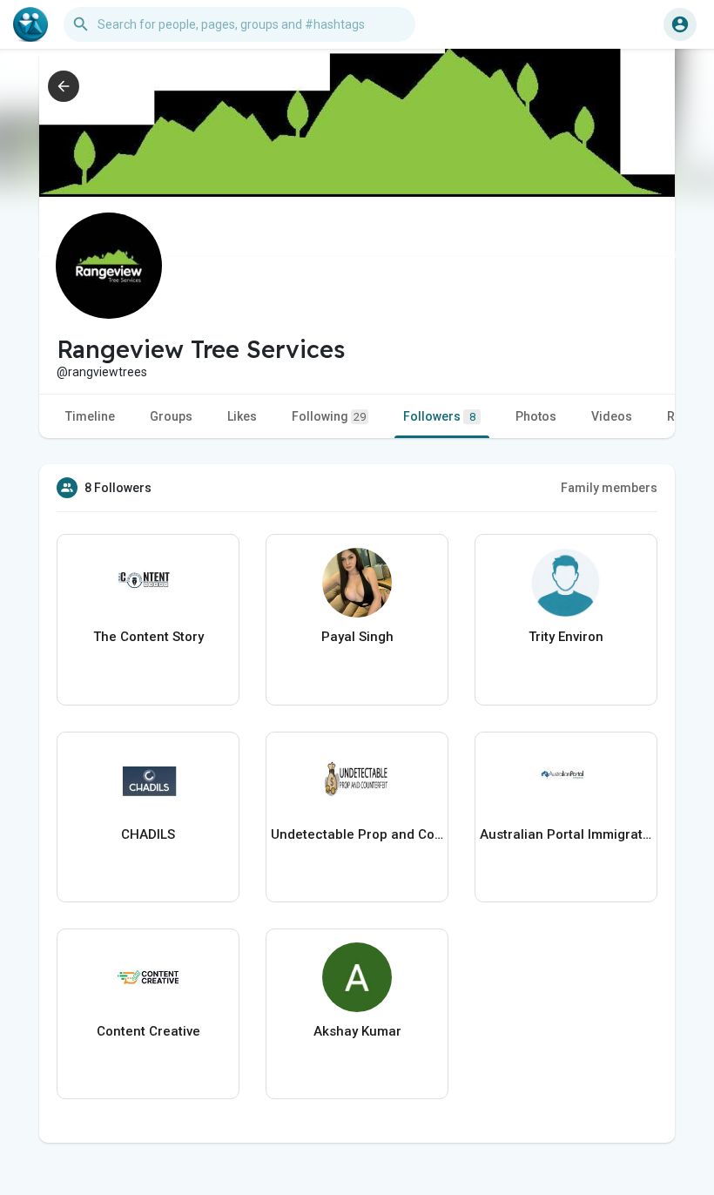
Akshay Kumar (357, 1031)
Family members (609, 488)
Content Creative (148, 1031)
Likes (242, 416)
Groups (171, 416)
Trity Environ (566, 637)
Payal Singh (357, 637)
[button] (680, 24)
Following (329, 416)
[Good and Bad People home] (30, 24)
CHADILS (148, 834)
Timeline (90, 416)
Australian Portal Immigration (566, 834)
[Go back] (63, 86)
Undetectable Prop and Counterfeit (357, 834)
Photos (535, 416)
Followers (439, 416)
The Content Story (148, 637)
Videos (611, 416)
